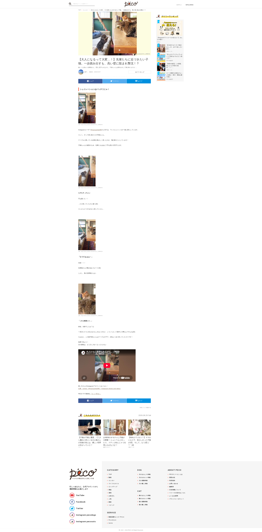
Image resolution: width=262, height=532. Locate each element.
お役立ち (112, 496)
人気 (110, 499)
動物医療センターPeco (116, 517)
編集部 (171, 486)
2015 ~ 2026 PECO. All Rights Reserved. (131, 530)
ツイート (116, 81)
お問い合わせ (173, 483)
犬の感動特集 (143, 480)
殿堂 (110, 502)
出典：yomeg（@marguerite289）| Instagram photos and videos (99, 388)
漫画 (110, 493)
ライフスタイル (114, 483)
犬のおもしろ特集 (145, 474)
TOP (110, 474)
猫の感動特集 (143, 501)
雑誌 (110, 489)
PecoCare (112, 520)
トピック (112, 505)
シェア (91, 81)
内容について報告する (145, 407)
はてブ (140, 81)
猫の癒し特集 (143, 504)
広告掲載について (175, 489)
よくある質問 (173, 496)
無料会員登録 (189, 5)
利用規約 (172, 480)
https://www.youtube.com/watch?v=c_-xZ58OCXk (92, 124)
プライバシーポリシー (176, 499)
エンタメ (112, 480)
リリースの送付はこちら (177, 493)
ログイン (179, 5)
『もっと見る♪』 (95, 394)
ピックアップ (113, 486)
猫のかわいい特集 (145, 498)
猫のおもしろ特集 (145, 495)
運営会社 (172, 477)
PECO (131, 4)
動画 (110, 477)
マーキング (140, 72)
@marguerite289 (96, 130)
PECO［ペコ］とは (176, 474)
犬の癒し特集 (143, 483)
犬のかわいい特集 (145, 477)
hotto (111, 523)
